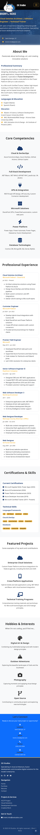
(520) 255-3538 (20, 746)
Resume (4, 788)
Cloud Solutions (6, 803)
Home (3, 784)
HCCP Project (5, 801)
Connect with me (20, 755)
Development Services (9, 805)
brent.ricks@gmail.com (20, 738)
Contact (4, 791)
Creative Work (6, 808)
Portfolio (4, 786)
